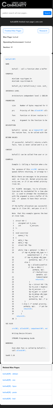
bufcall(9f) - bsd (9, 399)
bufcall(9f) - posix (10, 392)
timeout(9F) (38, 130)
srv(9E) (34, 169)
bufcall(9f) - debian (10, 374)
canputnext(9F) (37, 328)
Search (47, 13)
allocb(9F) (38, 110)
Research (43, 31)
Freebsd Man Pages (13, 31)
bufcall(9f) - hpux (9, 386)
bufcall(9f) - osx (9, 380)
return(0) (39, 279)
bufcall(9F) (11, 59)
